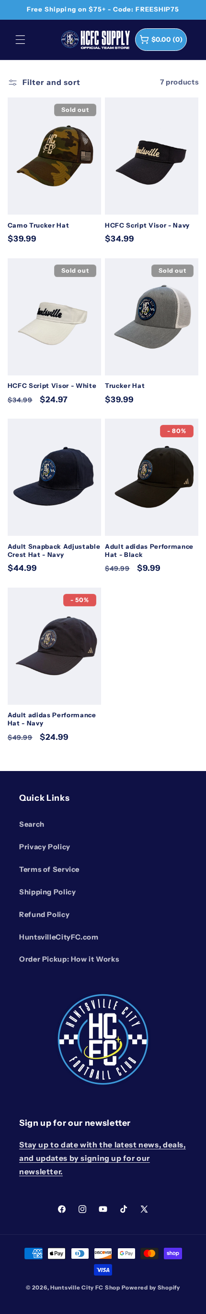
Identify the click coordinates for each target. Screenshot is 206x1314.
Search (32, 824)
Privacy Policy (44, 847)
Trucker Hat (125, 385)
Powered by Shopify (151, 1287)
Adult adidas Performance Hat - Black (149, 550)
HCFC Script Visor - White (52, 385)
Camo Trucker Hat (38, 225)
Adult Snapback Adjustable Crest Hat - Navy (54, 550)
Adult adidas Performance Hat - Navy (52, 719)
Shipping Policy (47, 892)
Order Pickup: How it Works (69, 959)
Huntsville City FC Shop (85, 1287)
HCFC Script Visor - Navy (147, 225)
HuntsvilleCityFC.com (59, 937)
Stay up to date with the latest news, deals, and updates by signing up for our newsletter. (102, 1158)
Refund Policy (44, 914)
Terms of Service (49, 869)
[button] (20, 39)
